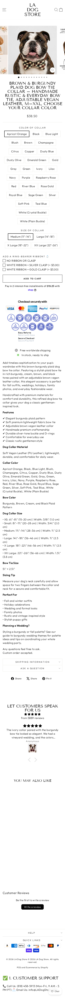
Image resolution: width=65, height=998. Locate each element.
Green (26, 168)
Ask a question (32, 668)
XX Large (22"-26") (46, 245)
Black (36, 134)
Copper (29, 151)
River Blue (28, 186)
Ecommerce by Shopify (37, 967)
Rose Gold (47, 186)
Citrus (15, 151)
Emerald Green (36, 160)
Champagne (45, 142)
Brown (28, 142)
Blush (15, 142)
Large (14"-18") (45, 236)
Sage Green (35, 195)
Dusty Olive (14, 160)
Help (31, 932)
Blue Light (51, 134)
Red (13, 186)
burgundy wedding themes (30, 635)
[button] (30, 760)
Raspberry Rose (46, 177)
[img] (32, 714)
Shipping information (32, 662)
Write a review (32, 906)
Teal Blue (41, 203)
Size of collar (32, 230)
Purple (26, 177)
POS (19, 967)
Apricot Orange (17, 134)
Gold (55, 160)
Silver (52, 195)
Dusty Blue (47, 151)
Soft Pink (23, 203)
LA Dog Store (32, 9)
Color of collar (32, 127)
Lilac (52, 168)
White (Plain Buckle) (32, 221)
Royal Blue (15, 195)
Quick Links (32, 940)
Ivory (39, 168)
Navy (12, 177)
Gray (13, 168)
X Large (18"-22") (17, 245)
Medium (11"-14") (21, 236)
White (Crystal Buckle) (32, 212)
